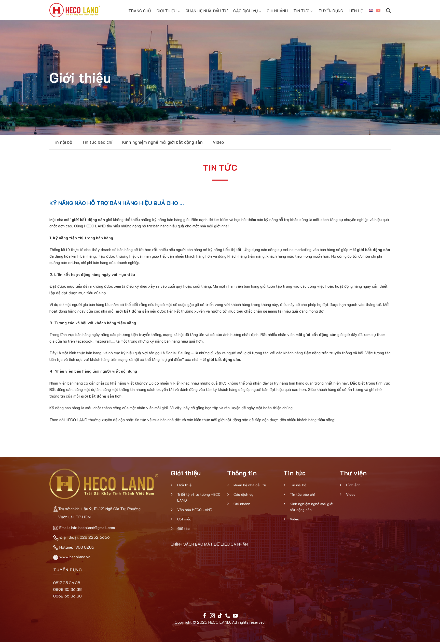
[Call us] (227, 616)
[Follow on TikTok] (220, 616)
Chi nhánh (277, 10)
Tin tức (301, 10)
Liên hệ (356, 10)
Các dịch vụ (245, 10)
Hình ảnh (353, 485)
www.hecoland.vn (74, 556)
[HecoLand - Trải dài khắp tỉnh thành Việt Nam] (74, 10)
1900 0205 (84, 547)
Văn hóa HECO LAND (194, 509)
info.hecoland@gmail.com (93, 527)
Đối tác (183, 528)
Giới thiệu (167, 10)
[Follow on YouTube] (235, 616)
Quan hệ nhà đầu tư (207, 10)
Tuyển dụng (331, 10)
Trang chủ (139, 10)
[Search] (388, 10)
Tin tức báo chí (97, 142)
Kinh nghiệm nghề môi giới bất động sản (162, 142)
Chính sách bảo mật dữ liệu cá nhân (209, 544)
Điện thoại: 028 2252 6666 (84, 537)
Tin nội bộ (62, 142)
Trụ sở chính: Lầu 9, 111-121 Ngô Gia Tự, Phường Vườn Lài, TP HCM (99, 512)
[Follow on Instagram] (212, 616)
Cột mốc (184, 519)
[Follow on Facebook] (204, 616)
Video (218, 142)
